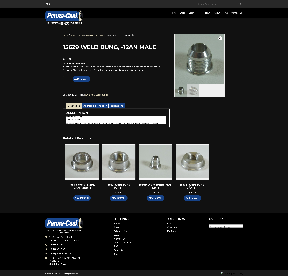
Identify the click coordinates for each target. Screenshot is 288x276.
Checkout (172, 227)
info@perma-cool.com (61, 253)
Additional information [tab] (95, 106)
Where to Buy (120, 231)
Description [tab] (74, 106)
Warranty (118, 250)
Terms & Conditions (123, 242)
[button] (220, 38)
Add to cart (81, 79)
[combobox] (226, 226)
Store (72, 35)
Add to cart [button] (82, 198)
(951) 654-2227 (57, 244)
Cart (169, 223)
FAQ (116, 246)
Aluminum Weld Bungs (95, 35)
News (117, 254)
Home (65, 35)
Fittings (80, 35)
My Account (173, 231)
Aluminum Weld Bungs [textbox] (225, 227)
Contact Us (119, 238)
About (117, 235)
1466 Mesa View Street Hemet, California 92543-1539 (65, 239)
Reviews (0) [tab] (117, 106)
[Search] (238, 4)
